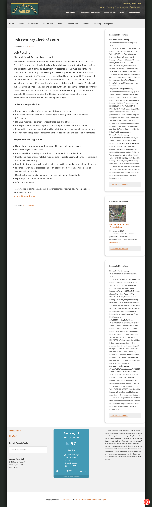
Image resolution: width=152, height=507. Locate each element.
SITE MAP (13, 436)
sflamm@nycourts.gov (24, 196)
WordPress (96, 499)
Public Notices (28, 205)
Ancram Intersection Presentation (119, 225)
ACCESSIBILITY (15, 431)
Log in (103, 499)
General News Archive (119, 249)
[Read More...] (114, 242)
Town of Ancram (67, 499)
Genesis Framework (83, 499)
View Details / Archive (119, 184)
